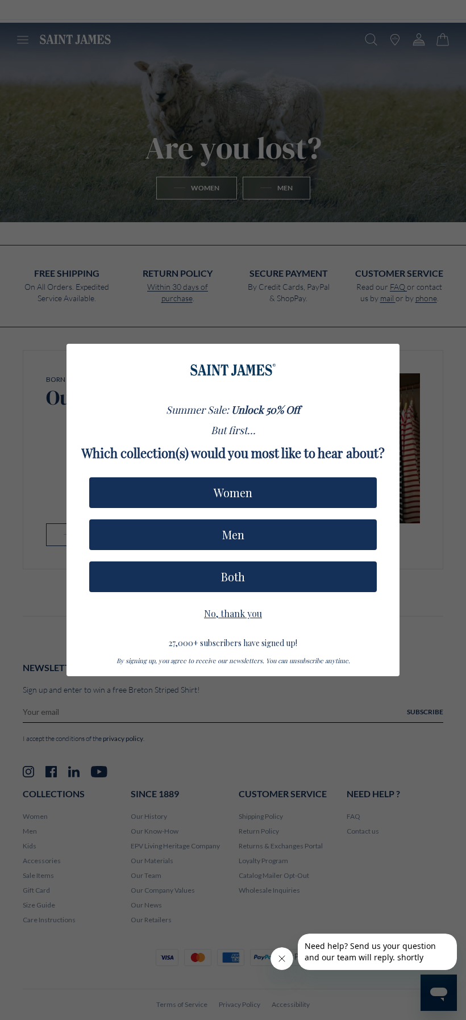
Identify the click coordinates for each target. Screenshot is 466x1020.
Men (233, 534)
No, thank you (233, 612)
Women (233, 492)
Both (233, 576)
